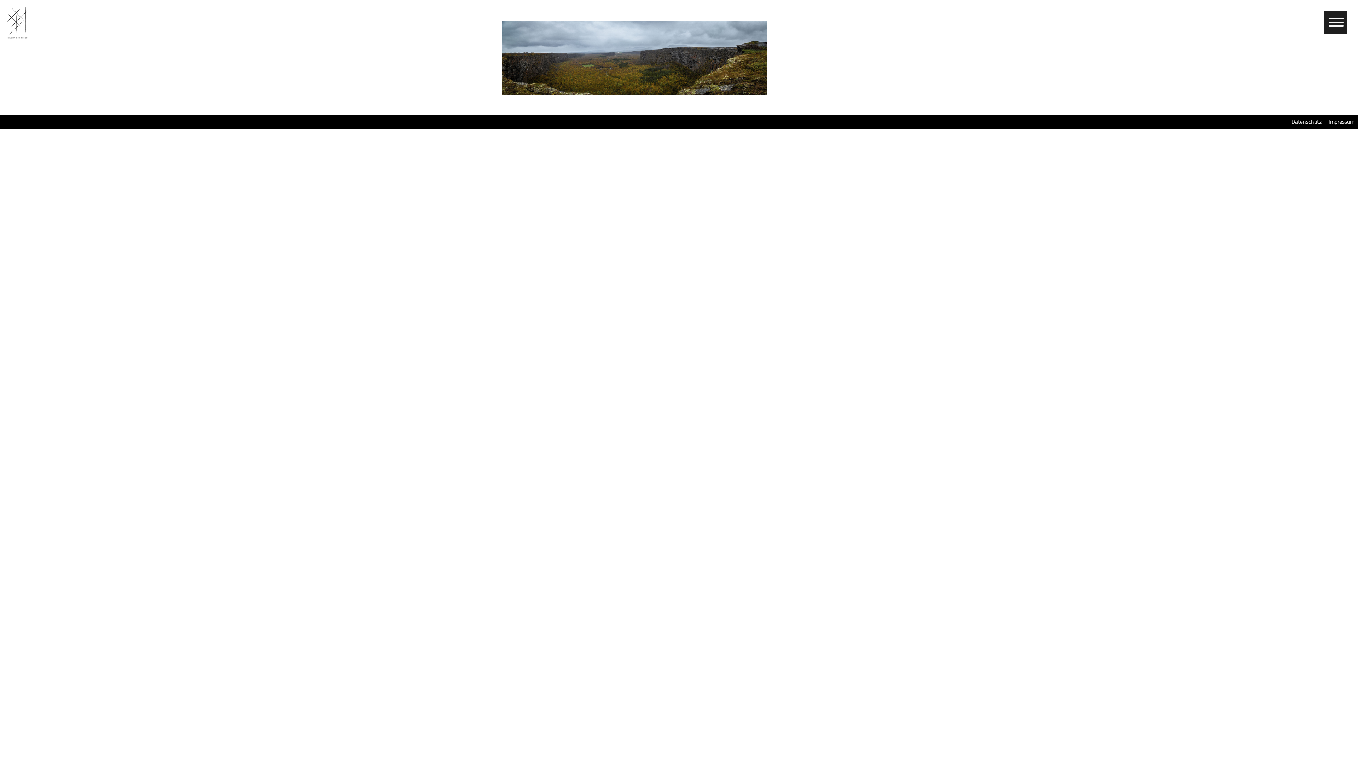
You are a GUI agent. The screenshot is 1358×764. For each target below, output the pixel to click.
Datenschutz (1307, 121)
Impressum (1341, 121)
